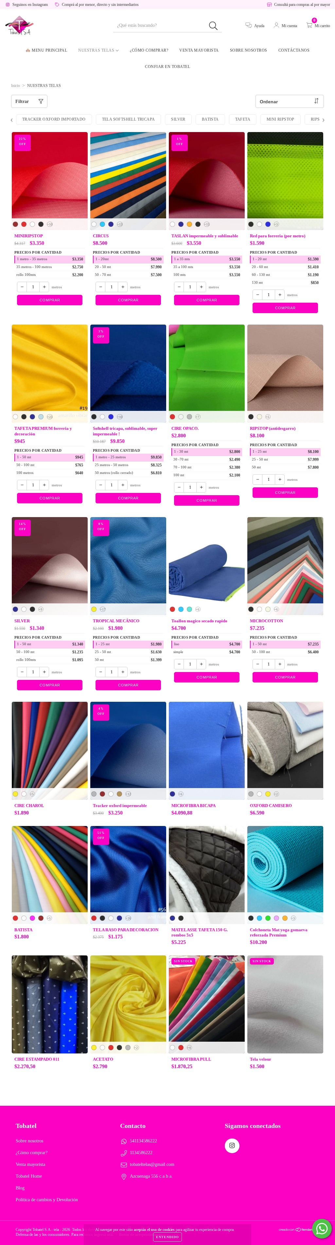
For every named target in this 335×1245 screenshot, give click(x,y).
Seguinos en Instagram (30, 4)
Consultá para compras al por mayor (302, 4)
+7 (197, 417)
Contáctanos (294, 50)
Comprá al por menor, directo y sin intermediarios (100, 4)
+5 (267, 417)
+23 (49, 417)
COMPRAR (50, 300)
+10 (49, 224)
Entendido (167, 1237)
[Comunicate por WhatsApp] (322, 1228)
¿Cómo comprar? (149, 50)
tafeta (242, 119)
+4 (189, 1048)
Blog (20, 1188)
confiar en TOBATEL (167, 66)
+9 (40, 609)
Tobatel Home (29, 1176)
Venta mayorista (199, 50)
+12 (128, 794)
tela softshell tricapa (128, 119)
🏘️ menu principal (46, 50)
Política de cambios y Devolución (47, 1199)
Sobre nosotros (248, 50)
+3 (276, 224)
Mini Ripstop (280, 119)
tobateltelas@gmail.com (152, 1164)
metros (57, 287)
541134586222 (143, 1140)
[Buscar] (213, 26)
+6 (197, 609)
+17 (102, 609)
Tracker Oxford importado (54, 119)
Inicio (15, 85)
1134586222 (141, 1152)
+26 (128, 918)
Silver (178, 119)
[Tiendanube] (298, 1230)
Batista (210, 119)
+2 (276, 794)
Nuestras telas (96, 50)
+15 (206, 224)
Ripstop (319, 119)
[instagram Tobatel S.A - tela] (232, 1145)
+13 (119, 224)
